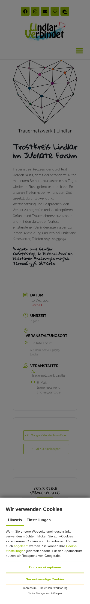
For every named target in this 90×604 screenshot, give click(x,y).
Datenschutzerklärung (54, 588)
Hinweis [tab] (15, 520)
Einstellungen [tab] (39, 520)
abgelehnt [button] (21, 546)
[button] (45, 567)
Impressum (29, 588)
